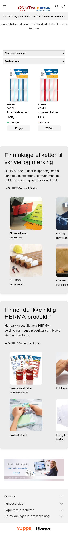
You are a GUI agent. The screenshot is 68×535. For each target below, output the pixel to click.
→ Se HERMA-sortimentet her (23, 343)
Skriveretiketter (19, 233)
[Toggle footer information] (62, 496)
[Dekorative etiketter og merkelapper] (26, 368)
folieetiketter (17, 284)
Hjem (3, 24)
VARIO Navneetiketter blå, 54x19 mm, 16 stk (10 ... (17, 110)
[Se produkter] (34, 470)
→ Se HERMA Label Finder (21, 188)
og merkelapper (19, 392)
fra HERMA (16, 237)
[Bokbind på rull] (26, 415)
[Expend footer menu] (62, 503)
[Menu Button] (4, 6)
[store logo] (34, 6)
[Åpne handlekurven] (63, 6)
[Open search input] (56, 6)
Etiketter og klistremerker (21, 24)
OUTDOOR (16, 280)
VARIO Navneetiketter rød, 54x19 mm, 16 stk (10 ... (48, 110)
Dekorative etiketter (21, 388)
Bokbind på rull (18, 435)
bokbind (61, 439)
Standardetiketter (46, 24)
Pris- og (61, 233)
